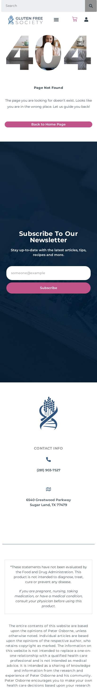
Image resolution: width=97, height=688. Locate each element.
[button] (56, 19)
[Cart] (74, 19)
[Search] (91, 6)
